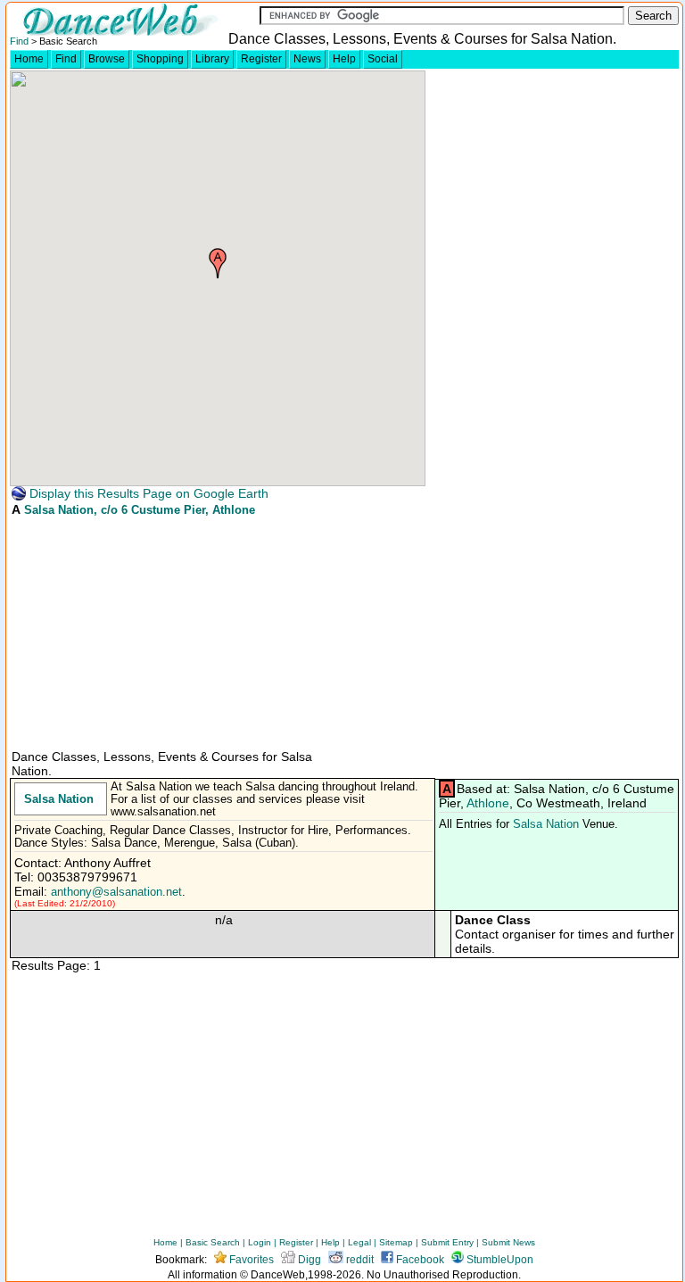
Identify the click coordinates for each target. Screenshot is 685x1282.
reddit (358, 1259)
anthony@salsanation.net (116, 892)
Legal (359, 1242)
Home (29, 59)
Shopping (160, 59)
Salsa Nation (59, 510)
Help (344, 59)
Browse (106, 59)
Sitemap (396, 1242)
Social (382, 59)
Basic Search (213, 1242)
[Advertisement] (143, 631)
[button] (218, 263)
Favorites (250, 1259)
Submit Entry (447, 1242)
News (307, 59)
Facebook (418, 1259)
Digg (308, 1259)
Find (19, 41)
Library (212, 59)
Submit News (508, 1242)
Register (261, 59)
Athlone (487, 803)
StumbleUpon (498, 1259)
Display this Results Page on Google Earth (147, 493)
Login (259, 1242)
